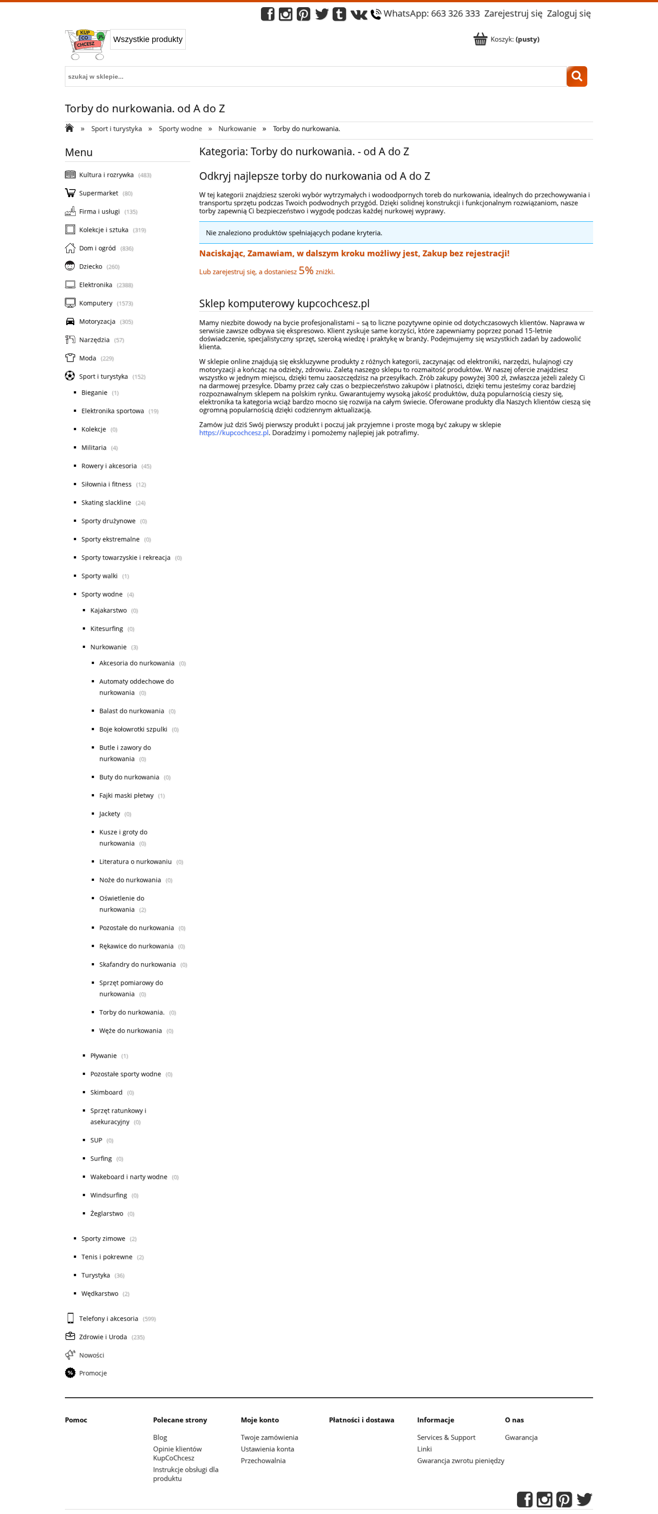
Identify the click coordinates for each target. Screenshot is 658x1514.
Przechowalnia (263, 1460)
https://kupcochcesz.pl (234, 432)
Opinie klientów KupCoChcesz (177, 1453)
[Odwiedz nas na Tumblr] (339, 16)
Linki (424, 1448)
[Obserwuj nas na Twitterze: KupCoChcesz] (322, 16)
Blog (160, 1437)
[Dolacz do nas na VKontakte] (358, 16)
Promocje (93, 1373)
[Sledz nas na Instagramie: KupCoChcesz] (285, 16)
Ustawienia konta (267, 1448)
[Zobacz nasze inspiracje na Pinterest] (303, 16)
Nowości (91, 1355)
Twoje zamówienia (269, 1437)
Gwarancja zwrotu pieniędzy (460, 1460)
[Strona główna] (87, 45)
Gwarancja (521, 1437)
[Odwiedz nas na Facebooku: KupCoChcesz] (267, 16)
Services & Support (446, 1437)
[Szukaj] (577, 76)
